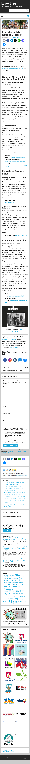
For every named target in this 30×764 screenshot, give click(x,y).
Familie (24, 576)
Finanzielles (7, 578)
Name (5, 406)
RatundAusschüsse (18, 593)
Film (5, 370)
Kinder (9, 584)
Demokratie (13, 576)
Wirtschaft (22, 601)
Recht (4, 595)
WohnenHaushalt (8, 603)
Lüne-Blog (8, 3)
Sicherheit (15, 596)
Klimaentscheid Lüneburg (9, 547)
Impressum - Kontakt (8, 751)
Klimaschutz (17, 584)
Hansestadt (15, 580)
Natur (23, 590)
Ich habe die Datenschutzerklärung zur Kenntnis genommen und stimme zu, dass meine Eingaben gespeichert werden (15, 434)
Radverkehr (6, 593)
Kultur (5, 368)
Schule (4, 596)
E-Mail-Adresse (7, 413)
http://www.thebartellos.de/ (12, 202)
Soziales (22, 597)
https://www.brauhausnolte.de (16, 296)
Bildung (18, 575)
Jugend (4, 584)
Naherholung (18, 590)
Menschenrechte (19, 588)
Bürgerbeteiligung (6, 576)
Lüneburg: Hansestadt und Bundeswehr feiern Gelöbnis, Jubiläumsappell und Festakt (14, 500)
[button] (4, 40)
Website (5, 420)
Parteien (18, 591)
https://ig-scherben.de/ (21, 235)
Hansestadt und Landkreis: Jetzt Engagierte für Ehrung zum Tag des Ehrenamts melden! (13, 488)
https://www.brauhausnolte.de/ (17, 157)
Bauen (12, 575)
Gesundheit (6, 580)
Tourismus (21, 599)
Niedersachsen (12, 591)
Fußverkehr (14, 578)
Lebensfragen (20, 586)
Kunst (23, 584)
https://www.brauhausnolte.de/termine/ (12, 68)
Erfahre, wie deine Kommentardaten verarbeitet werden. (14, 451)
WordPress (13, 758)
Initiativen (7, 582)
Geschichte (19, 578)
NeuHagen (12, 370)
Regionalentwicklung (12, 595)
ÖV (15, 603)
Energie (19, 576)
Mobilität (7, 590)
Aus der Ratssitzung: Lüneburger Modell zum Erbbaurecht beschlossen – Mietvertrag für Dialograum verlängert (14, 494)
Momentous (22, 758)
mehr (24, 442)
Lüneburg (10, 368)
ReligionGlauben (22, 595)
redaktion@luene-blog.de (9, 339)
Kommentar (6, 387)
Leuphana (5, 588)
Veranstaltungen (20, 370)
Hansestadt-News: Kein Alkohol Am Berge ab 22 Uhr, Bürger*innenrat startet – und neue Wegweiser (14, 560)
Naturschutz (5, 591)
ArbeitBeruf (6, 575)
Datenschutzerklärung (9, 750)
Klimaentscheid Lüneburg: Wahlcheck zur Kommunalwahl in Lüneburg (14, 538)
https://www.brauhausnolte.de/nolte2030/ (16, 166)
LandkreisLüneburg (10, 586)
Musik (8, 370)
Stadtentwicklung (10, 599)
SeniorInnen (9, 596)
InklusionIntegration (17, 582)
